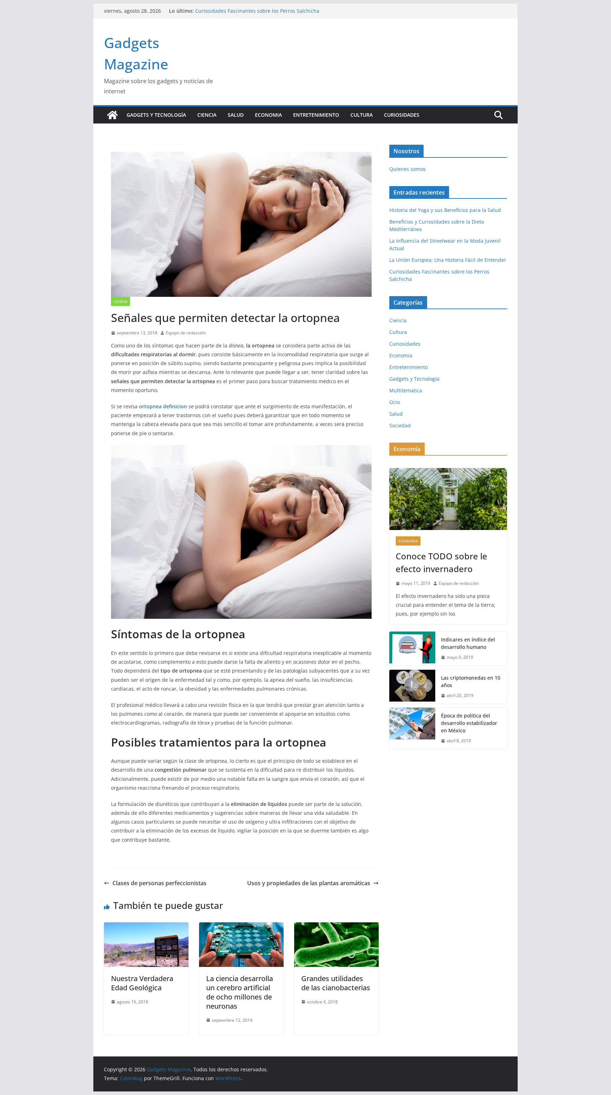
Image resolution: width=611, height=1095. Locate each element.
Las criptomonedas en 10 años (470, 681)
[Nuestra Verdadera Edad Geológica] (146, 927)
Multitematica (405, 390)
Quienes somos (407, 169)
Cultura (361, 114)
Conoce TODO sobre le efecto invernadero (441, 562)
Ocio (394, 402)
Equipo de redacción (186, 333)
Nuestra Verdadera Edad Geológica (142, 983)
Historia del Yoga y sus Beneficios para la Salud (445, 210)
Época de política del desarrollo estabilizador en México (469, 723)
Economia (268, 114)
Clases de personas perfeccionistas (159, 883)
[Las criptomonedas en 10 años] (412, 687)
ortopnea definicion (163, 406)
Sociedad (400, 425)
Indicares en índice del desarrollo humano (468, 643)
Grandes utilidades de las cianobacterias (335, 983)
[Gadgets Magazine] (112, 114)
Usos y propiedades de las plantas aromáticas (308, 883)
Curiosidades (401, 114)
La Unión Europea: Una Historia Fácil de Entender (253, 10)
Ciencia (206, 114)
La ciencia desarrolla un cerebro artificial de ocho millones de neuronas (239, 992)
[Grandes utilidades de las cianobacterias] (336, 927)
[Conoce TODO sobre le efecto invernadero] (448, 499)
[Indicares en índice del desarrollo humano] (412, 648)
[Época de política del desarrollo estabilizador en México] (412, 728)
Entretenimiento (316, 114)
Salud (236, 114)
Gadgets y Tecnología (156, 114)
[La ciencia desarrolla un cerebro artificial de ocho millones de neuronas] (241, 927)
